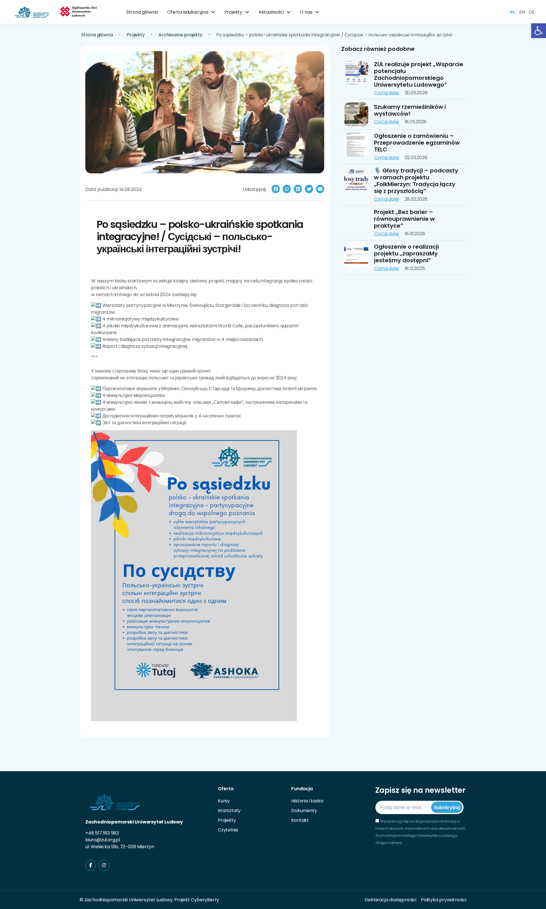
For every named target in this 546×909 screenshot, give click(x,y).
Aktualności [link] (271, 12)
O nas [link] (306, 12)
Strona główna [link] (142, 12)
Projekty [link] (233, 12)
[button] (276, 189)
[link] (538, 30)
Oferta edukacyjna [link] (187, 12)
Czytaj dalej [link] (386, 93)
